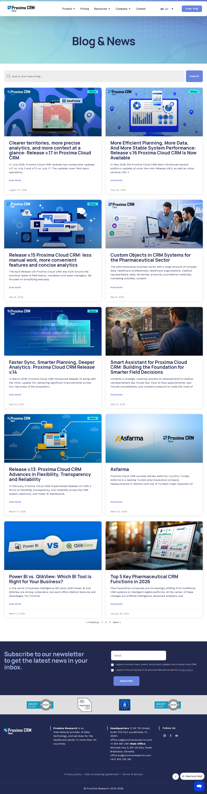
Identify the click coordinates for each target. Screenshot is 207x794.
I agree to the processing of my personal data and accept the (154, 670)
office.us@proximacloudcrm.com (131, 739)
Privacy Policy (186, 670)
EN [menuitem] (166, 8)
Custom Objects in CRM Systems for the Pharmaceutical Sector (150, 257)
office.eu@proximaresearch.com (130, 755)
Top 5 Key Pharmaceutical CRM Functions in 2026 (144, 579)
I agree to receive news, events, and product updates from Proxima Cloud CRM (156, 664)
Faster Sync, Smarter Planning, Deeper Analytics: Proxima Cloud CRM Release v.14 (52, 367)
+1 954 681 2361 (119, 743)
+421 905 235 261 (120, 759)
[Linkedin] (164, 735)
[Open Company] (129, 9)
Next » (117, 622)
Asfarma (119, 469)
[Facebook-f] (170, 735)
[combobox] (94, 76)
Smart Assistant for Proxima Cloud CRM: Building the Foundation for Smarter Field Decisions (148, 367)
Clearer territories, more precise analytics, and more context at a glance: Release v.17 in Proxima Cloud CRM (50, 150)
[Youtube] (176, 735)
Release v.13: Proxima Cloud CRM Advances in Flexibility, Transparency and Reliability (50, 474)
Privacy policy (73, 774)
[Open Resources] (109, 9)
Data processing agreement (102, 774)
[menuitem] (167, 9)
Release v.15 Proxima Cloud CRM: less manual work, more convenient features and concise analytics (50, 260)
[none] (167, 9)
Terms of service (132, 774)
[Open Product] (74, 9)
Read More (15, 180)
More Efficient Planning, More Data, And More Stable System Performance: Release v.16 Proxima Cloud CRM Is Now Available (153, 150)
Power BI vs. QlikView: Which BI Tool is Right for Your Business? (50, 579)
